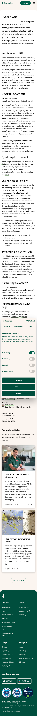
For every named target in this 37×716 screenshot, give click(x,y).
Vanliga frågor (6, 655)
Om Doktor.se (6, 607)
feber (7, 174)
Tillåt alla (18, 380)
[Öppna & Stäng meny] (33, 3)
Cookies (24, 701)
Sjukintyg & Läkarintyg (26, 658)
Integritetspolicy (16, 701)
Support (4, 651)
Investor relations (7, 615)
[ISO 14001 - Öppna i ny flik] (17, 693)
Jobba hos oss (23, 611)
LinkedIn (21, 615)
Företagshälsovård (8, 622)
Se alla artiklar (18, 580)
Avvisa (18, 393)
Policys (4, 630)
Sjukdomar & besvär (8, 662)
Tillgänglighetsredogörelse (10, 666)
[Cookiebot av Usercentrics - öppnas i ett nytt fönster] (26, 321)
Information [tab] (18, 326)
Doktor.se (14, 317)
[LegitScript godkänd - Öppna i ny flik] (28, 692)
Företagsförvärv (7, 626)
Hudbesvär (22, 655)
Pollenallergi (22, 651)
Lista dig (4, 647)
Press (3, 611)
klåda (4, 164)
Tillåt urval (18, 387)
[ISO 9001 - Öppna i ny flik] (6, 693)
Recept (21, 647)
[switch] (32, 359)
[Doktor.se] (7, 3)
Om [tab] (30, 326)
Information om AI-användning (10, 703)
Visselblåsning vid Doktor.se (7, 635)
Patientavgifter (6, 658)
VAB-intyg (22, 662)
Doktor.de (5, 619)
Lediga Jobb (22, 607)
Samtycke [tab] (6, 326)
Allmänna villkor (6, 701)
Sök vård (25, 3)
